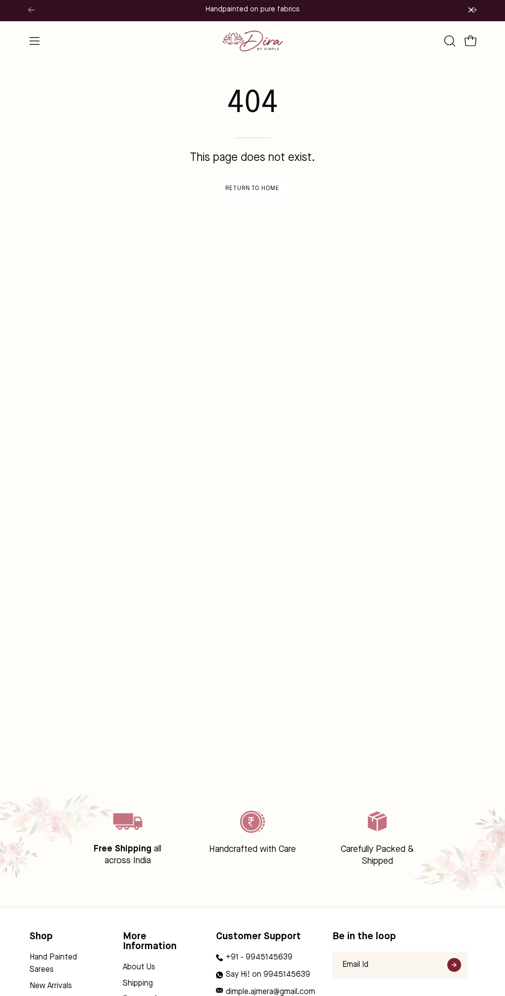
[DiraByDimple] (252, 41)
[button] (449, 41)
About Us (139, 967)
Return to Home (252, 189)
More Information (150, 942)
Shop (41, 937)
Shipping (138, 984)
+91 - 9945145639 (259, 957)
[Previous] (31, 9)
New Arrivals (51, 986)
